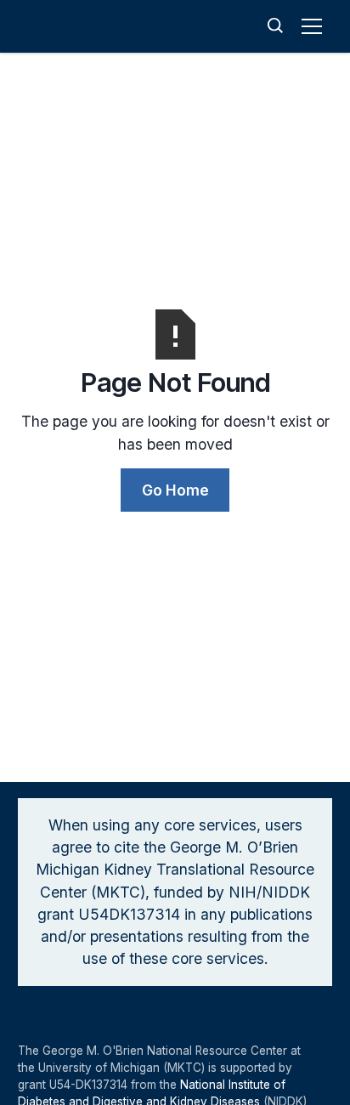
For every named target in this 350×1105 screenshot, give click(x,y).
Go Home (175, 490)
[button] (315, 26)
